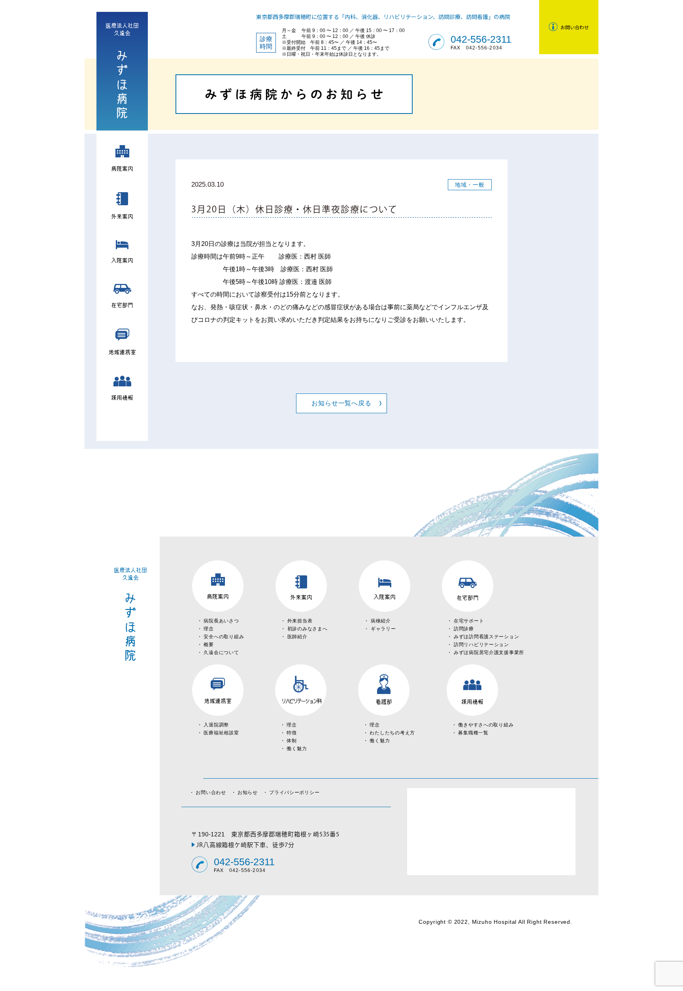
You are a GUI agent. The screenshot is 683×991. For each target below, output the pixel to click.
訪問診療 (464, 629)
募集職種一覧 (473, 733)
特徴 (291, 733)
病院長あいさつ (221, 621)
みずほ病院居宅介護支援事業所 (489, 652)
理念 (208, 629)
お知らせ (250, 792)
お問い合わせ (213, 792)
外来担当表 (300, 621)
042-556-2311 (481, 39)
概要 (208, 644)
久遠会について (221, 652)
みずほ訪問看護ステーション (486, 636)
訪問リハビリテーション (481, 644)
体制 (291, 740)
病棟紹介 (381, 621)
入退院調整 (216, 725)
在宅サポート (469, 621)
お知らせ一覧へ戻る (341, 403)
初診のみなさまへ (307, 629)
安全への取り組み (224, 636)
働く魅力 (297, 748)
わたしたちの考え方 (392, 733)
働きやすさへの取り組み (485, 725)
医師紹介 (297, 636)
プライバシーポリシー (294, 792)
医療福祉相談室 (221, 733)
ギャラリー (383, 629)
